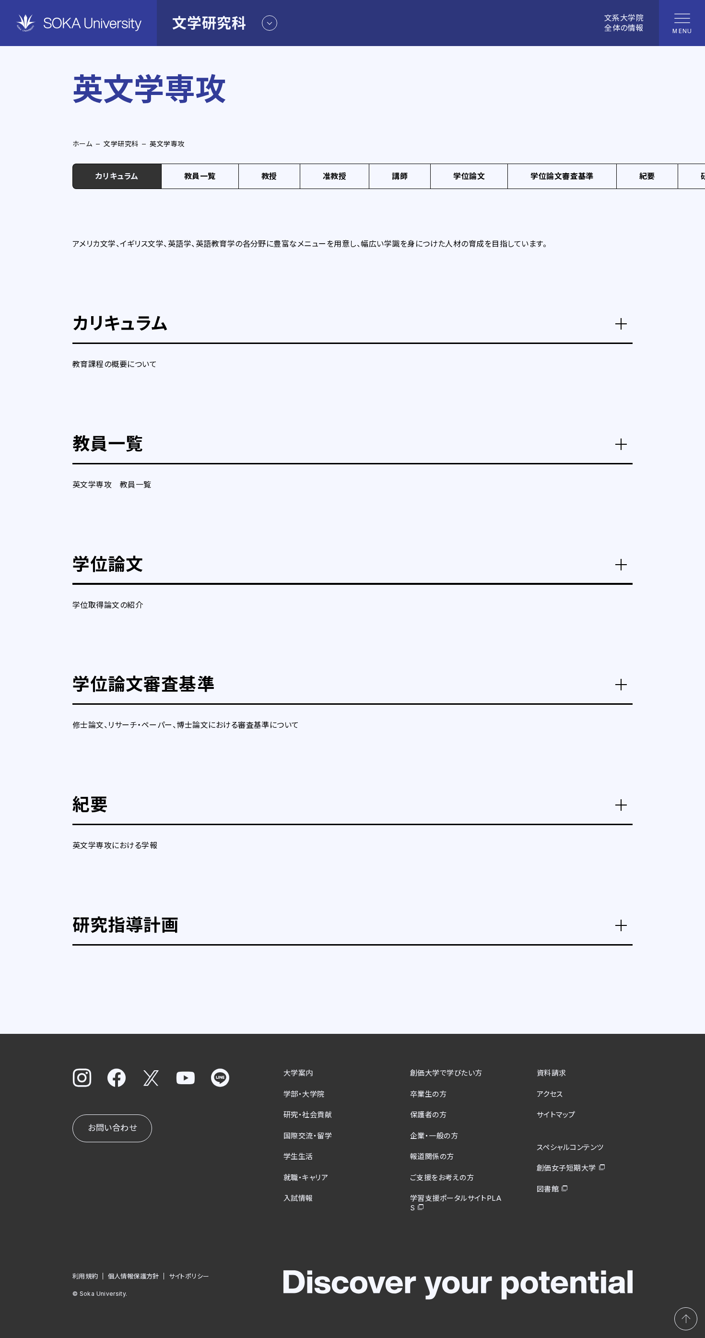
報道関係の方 (432, 1156)
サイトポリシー (189, 1276)
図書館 (548, 1189)
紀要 (647, 176)
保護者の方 (428, 1114)
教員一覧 (200, 176)
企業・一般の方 (434, 1135)
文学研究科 (121, 144)
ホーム (82, 144)
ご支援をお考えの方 (442, 1177)
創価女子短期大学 (566, 1167)
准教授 (334, 176)
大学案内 (298, 1073)
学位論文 (469, 176)
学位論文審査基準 (562, 176)
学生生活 (298, 1156)
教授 (269, 176)
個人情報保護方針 (133, 1276)
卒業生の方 (428, 1094)
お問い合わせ (112, 1128)
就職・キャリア (305, 1177)
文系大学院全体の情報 (624, 23)
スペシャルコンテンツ (570, 1147)
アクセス (550, 1094)
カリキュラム (117, 176)
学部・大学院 (304, 1094)
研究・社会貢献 (307, 1114)
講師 (400, 176)
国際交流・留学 (307, 1135)
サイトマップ (556, 1114)
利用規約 (85, 1276)
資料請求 (551, 1073)
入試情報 (298, 1198)
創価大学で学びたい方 (446, 1073)
